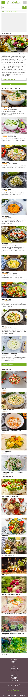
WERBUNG (14, 674)
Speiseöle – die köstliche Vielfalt (10, 555)
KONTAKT (14, 661)
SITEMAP (14, 663)
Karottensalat (5, 216)
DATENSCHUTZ (14, 668)
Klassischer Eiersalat (7, 108)
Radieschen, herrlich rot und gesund (11, 594)
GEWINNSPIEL (14, 677)
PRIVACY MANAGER (14, 670)
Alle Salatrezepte (7, 84)
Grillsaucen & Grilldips (7, 516)
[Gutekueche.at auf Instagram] (13, 685)
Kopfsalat (4, 654)
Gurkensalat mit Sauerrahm (9, 353)
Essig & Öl (4, 574)
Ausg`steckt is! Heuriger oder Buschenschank (13, 613)
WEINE (14, 679)
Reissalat (4, 326)
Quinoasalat (4, 388)
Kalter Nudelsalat (6, 162)
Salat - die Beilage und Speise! (9, 496)
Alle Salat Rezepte (8, 364)
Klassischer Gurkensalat (8, 135)
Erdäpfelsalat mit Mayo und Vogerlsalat (12, 472)
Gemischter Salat (6, 299)
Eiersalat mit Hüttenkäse (8, 409)
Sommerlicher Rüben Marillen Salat (11, 430)
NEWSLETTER (14, 675)
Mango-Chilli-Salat (6, 451)
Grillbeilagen (4, 535)
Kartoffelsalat (5, 272)
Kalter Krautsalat (6, 189)
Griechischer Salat (6, 243)
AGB (14, 666)
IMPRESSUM (14, 659)
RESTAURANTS (14, 680)
